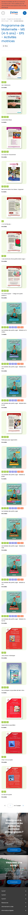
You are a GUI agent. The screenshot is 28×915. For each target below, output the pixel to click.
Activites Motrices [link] (18, 21)
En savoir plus (14, 850)
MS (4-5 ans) (4, 21)
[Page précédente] (5, 805)
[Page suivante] (23, 805)
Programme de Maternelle (14, 19)
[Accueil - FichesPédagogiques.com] (14, 13)
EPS (11, 21)
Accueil (3, 19)
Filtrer (6, 46)
